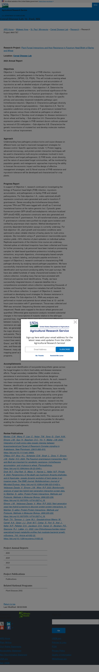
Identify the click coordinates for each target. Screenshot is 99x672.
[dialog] (49, 339)
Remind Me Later (57, 356)
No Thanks (39, 356)
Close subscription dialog (75, 322)
